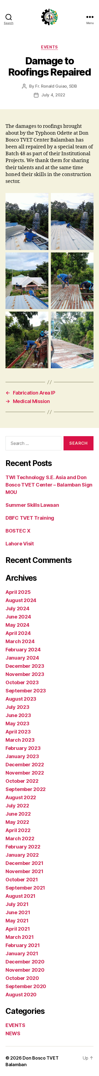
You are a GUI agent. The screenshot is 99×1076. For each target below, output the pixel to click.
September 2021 (25, 888)
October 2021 (22, 879)
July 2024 (17, 608)
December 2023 (25, 666)
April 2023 (18, 732)
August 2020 (21, 994)
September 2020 (26, 986)
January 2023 (22, 756)
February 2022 (23, 847)
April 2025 (18, 592)
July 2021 (17, 904)
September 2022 (26, 789)
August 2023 (21, 699)
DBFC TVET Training (30, 518)
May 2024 (17, 625)
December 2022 (25, 764)
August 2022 (21, 797)
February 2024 (23, 649)
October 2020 (22, 978)
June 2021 (18, 912)
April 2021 (18, 929)
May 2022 (17, 822)
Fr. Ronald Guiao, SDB (56, 86)
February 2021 (23, 945)
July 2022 (17, 806)
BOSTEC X (18, 531)
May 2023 (17, 723)
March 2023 (20, 740)
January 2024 (22, 658)
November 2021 (24, 871)
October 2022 (22, 781)
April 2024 (18, 633)
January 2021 (22, 953)
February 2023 (23, 748)
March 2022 (20, 838)
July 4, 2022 (53, 94)
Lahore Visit (20, 543)
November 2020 (25, 970)
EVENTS (49, 47)
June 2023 (18, 715)
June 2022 (18, 814)
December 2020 (25, 962)
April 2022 (18, 830)
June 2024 (18, 617)
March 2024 (20, 641)
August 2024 (21, 600)
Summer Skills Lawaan (32, 505)
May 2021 (17, 920)
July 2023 (17, 707)
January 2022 (22, 855)
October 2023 (22, 682)
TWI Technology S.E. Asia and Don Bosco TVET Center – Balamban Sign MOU (49, 484)
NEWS (13, 1033)
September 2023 (26, 691)
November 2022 (25, 773)
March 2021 (20, 937)
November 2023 (25, 674)
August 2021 (20, 896)
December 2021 (24, 863)
